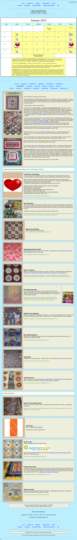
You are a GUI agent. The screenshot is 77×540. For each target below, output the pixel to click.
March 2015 (37, 86)
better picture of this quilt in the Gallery (49, 472)
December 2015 (54, 88)
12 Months (18, 42)
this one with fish (28, 252)
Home (23, 3)
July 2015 (12, 88)
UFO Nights (62, 114)
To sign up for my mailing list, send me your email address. (43, 61)
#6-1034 (34, 252)
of (14, 46)
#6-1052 (34, 294)
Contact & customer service (49, 5)
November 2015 (45, 88)
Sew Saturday (31, 65)
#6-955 (25, 272)
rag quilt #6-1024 (35, 454)
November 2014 (49, 83)
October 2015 (36, 88)
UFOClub (17, 34)
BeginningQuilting (71, 34)
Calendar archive (63, 88)
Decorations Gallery (36, 5)
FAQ (58, 5)
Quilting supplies (46, 3)
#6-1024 (60, 358)
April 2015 (44, 86)
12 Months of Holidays (41, 114)
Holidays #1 (17, 47)
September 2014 (32, 83)
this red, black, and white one (43, 272)
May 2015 (51, 86)
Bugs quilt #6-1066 (55, 452)
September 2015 (27, 88)
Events (53, 3)
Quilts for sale (30, 3)
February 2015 (29, 86)
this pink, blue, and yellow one (59, 272)
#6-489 (69, 316)
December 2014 (59, 83)
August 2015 (18, 88)
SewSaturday (71, 39)
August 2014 (23, 83)
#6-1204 (41, 252)
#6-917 (70, 358)
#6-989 (33, 272)
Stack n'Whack (70, 52)
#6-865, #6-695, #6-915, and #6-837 (50, 380)
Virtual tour (37, 3)
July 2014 (16, 83)
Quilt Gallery (27, 5)
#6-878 (38, 337)
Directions (20, 5)
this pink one (69, 250)
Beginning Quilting (45, 128)
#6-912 (29, 272)
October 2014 (41, 83)
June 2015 (58, 86)
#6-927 (64, 358)
